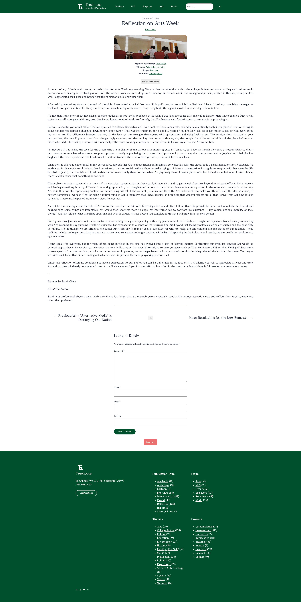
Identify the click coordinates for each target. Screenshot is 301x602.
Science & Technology (170, 568)
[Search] (220, 6)
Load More (150, 442)
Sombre (200, 556)
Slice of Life (164, 511)
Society (161, 575)
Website (117, 416)
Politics (161, 560)
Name (117, 388)
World (199, 500)
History (161, 545)
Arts (148, 67)
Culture (161, 534)
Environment (164, 541)
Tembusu (154, 70)
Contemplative (155, 74)
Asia (198, 481)
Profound (201, 549)
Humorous (202, 534)
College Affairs (157, 67)
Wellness (162, 583)
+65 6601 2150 (83, 484)
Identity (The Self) (168, 549)
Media (160, 553)
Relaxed (200, 553)
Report (161, 508)
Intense (200, 545)
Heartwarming (204, 530)
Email (117, 402)
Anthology (163, 485)
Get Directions (86, 493)
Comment (119, 351)
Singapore (201, 492)
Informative (202, 538)
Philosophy (163, 556)
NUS (198, 485)
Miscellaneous (165, 496)
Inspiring (201, 541)
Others (200, 489)
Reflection (161, 64)
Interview (162, 492)
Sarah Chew (150, 30)
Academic (162, 481)
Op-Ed (161, 500)
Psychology (164, 564)
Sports (161, 579)
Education (163, 538)
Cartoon (162, 489)
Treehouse (84, 473)
